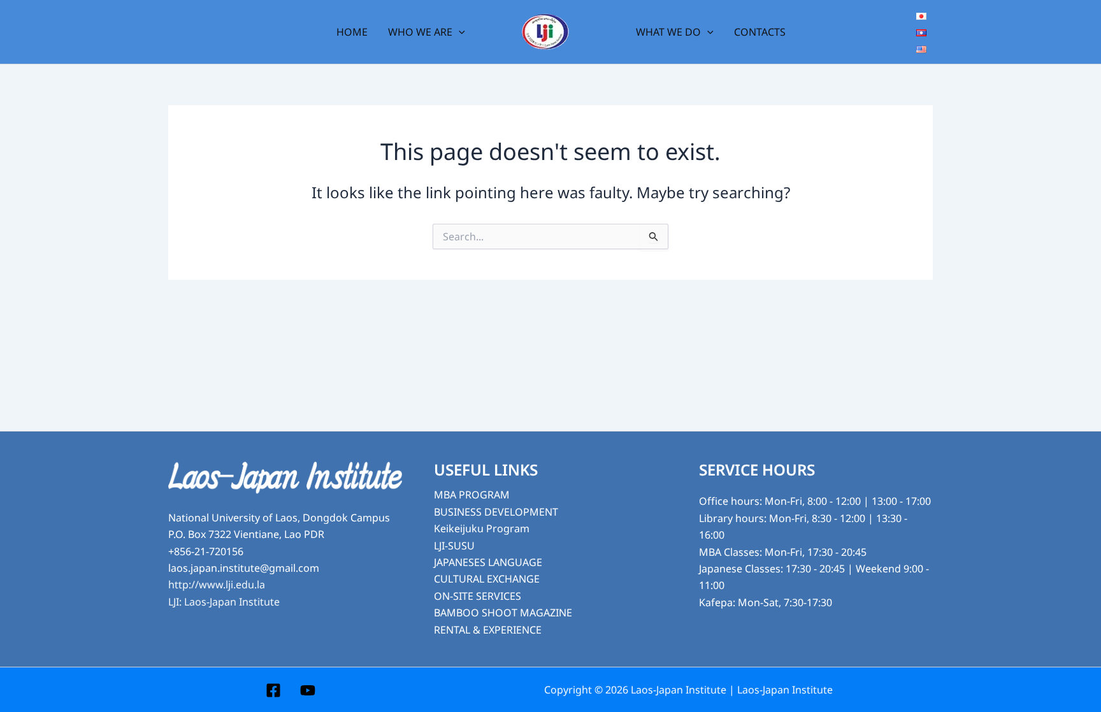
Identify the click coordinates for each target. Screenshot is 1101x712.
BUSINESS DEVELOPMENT (496, 512)
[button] (458, 32)
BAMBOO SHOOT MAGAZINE (503, 612)
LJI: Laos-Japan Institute (224, 601)
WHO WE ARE (420, 32)
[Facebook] (273, 690)
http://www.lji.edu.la (216, 584)
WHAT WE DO (668, 32)
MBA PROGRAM (472, 494)
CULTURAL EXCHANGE (487, 578)
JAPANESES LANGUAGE (488, 562)
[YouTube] (307, 690)
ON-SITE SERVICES (477, 596)
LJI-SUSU (454, 545)
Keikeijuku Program (481, 528)
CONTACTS (760, 32)
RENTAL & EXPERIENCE (488, 629)
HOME (352, 32)
